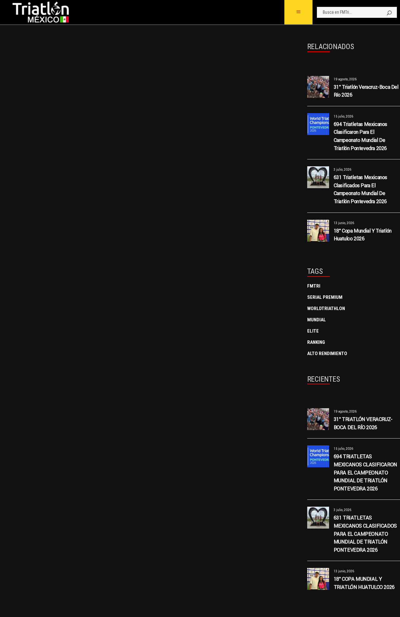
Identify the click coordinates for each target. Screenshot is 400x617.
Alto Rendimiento (327, 353)
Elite (313, 331)
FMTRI (313, 286)
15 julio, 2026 (343, 116)
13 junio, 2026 (344, 223)
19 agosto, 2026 (345, 79)
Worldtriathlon (326, 308)
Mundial (316, 320)
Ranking (316, 342)
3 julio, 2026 (342, 170)
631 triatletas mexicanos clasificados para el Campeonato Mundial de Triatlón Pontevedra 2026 (365, 533)
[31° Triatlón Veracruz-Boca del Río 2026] (318, 87)
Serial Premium (324, 297)
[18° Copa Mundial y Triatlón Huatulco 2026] (318, 231)
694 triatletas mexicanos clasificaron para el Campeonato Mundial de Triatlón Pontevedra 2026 (365, 472)
